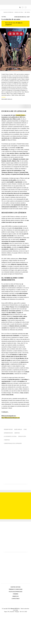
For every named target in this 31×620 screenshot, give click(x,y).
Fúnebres (15, 593)
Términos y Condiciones (15, 589)
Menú (29, 7)
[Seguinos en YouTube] (16, 613)
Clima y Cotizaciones (17, 7)
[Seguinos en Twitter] (14, 613)
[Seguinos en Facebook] (13, 613)
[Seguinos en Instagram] (18, 613)
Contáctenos (15, 598)
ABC (4, 7)
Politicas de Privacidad (15, 591)
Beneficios (16, 596)
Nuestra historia (15, 587)
